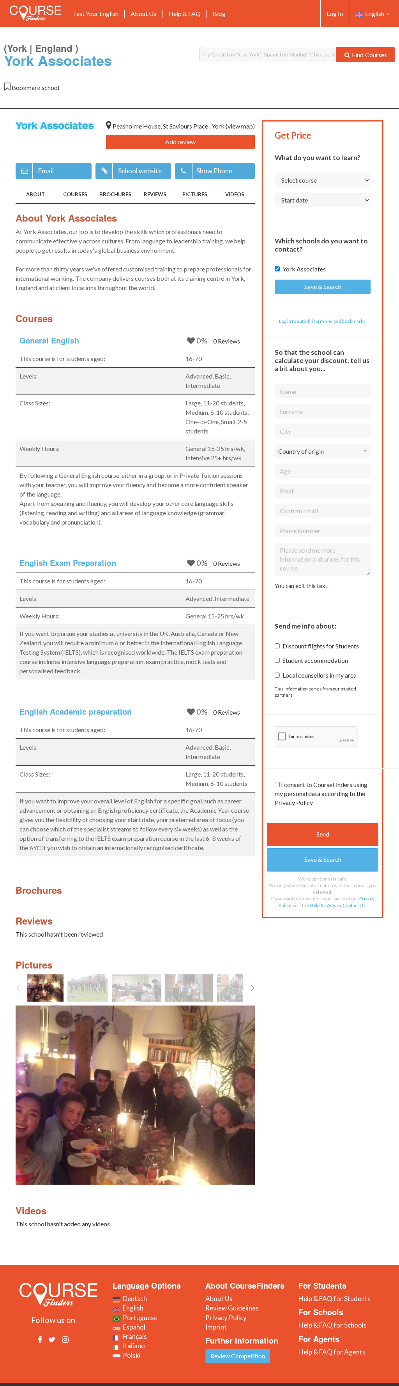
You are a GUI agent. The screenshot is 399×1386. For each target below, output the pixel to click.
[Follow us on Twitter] (52, 1339)
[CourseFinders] (35, 13)
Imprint (216, 1327)
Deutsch (133, 1298)
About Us (143, 13)
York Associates (304, 269)
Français (133, 1336)
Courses (75, 194)
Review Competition (237, 1356)
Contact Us (354, 905)
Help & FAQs (323, 905)
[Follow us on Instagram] (65, 1339)
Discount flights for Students (320, 646)
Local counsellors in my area (319, 675)
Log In (335, 13)
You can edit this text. (301, 586)
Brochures (115, 194)
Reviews (155, 194)
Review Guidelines (232, 1308)
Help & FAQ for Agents (331, 1352)
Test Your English (95, 13)
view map (240, 126)
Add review (180, 141)
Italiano (132, 1346)
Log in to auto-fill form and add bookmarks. (323, 321)
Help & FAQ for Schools (332, 1325)
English (374, 13)
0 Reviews (226, 341)
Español (132, 1327)
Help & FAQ (184, 13)
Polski (130, 1355)
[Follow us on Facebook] (40, 1339)
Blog (219, 13)
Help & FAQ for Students (334, 1298)
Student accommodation (315, 660)
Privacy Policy (226, 1318)
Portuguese (138, 1318)
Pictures (194, 194)
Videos (234, 194)
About (35, 194)
